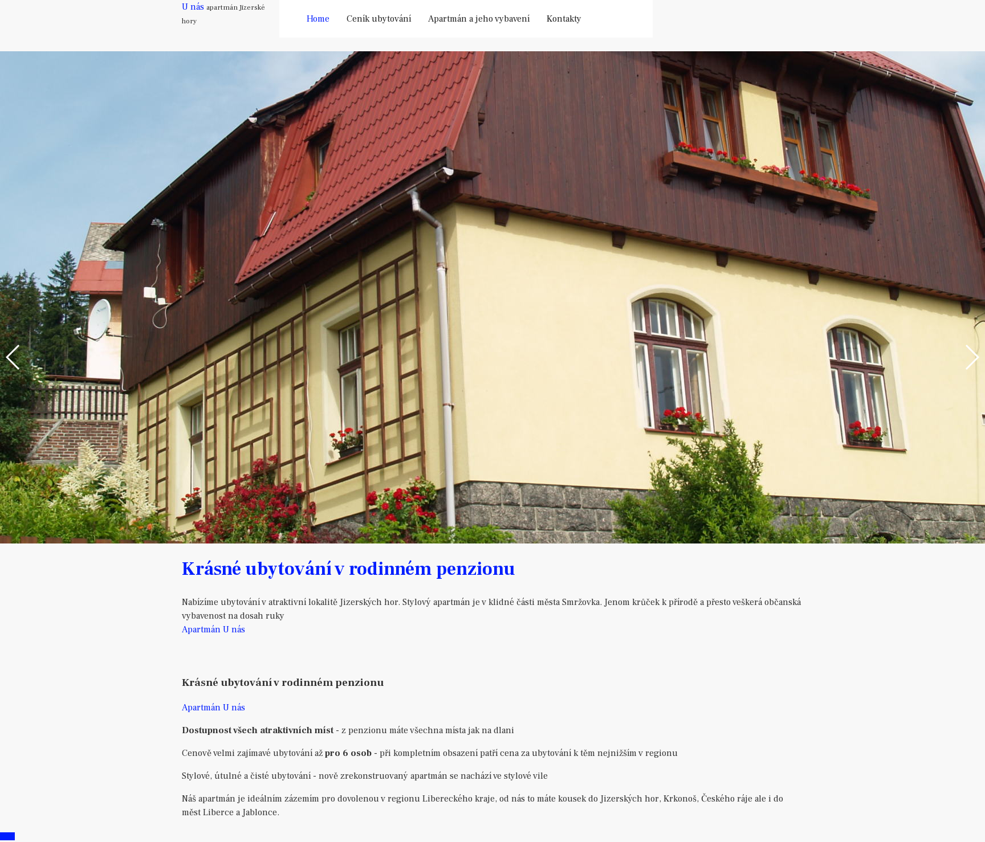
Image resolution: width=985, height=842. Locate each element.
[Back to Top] (7, 836)
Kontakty (564, 18)
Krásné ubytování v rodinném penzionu (348, 569)
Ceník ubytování (379, 18)
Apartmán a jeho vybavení (479, 18)
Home (318, 18)
